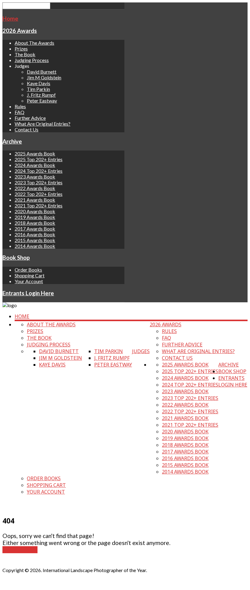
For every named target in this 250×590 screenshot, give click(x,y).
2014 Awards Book (35, 246)
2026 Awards (19, 30)
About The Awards (34, 43)
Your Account (29, 281)
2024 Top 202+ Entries (38, 171)
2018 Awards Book (35, 223)
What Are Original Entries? (42, 124)
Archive (12, 141)
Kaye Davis (38, 83)
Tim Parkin (38, 89)
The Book (25, 54)
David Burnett (41, 72)
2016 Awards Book (35, 234)
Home (10, 18)
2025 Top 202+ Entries (38, 159)
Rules (20, 106)
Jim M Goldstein (44, 77)
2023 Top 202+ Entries (38, 182)
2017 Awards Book (35, 228)
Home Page (20, 549)
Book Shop (16, 257)
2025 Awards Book (35, 153)
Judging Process (32, 60)
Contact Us (26, 129)
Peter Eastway (42, 100)
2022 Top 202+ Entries (38, 194)
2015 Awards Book (35, 240)
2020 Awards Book (35, 211)
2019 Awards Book (35, 217)
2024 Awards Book (35, 165)
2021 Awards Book (35, 200)
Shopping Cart (30, 275)
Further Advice (30, 118)
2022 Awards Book (35, 188)
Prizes (21, 48)
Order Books (28, 269)
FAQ (19, 112)
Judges (141, 351)
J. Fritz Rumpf (41, 95)
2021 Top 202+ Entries (38, 205)
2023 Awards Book (35, 176)
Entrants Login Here (28, 293)
